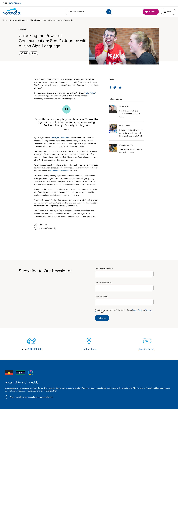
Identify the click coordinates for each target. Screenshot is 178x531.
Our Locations (89, 349)
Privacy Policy (137, 310)
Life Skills (90, 93)
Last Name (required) (103, 282)
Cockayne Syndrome (59, 138)
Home (5, 20)
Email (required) (101, 296)
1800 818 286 (15, 3)
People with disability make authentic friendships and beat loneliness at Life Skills (131, 133)
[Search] (108, 11)
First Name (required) (104, 268)
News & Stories (19, 20)
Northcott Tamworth (58, 171)
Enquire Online (146, 349)
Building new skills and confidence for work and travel (129, 114)
